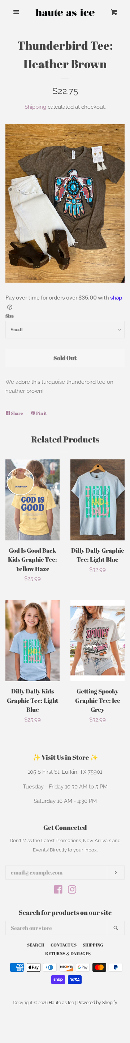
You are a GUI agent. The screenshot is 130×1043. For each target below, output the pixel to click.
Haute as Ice (61, 1002)
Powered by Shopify (97, 1002)
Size (9, 316)
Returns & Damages (68, 953)
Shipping (35, 107)
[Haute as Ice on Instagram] (72, 891)
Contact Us (64, 945)
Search (35, 945)
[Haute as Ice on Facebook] (58, 891)
